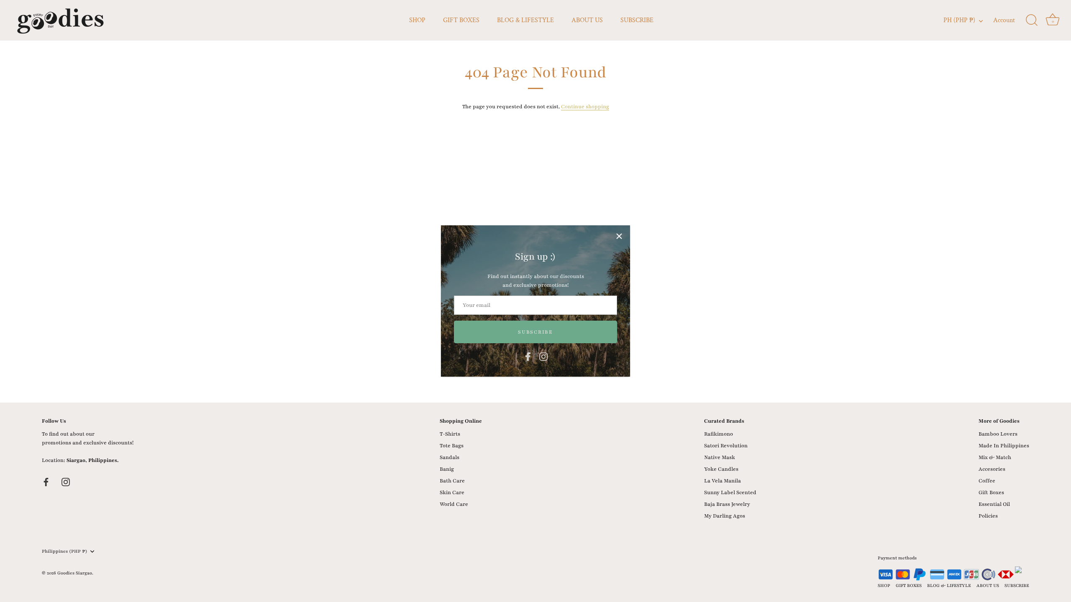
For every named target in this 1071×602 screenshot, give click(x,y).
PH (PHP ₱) (959, 20)
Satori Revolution (726, 445)
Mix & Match (995, 457)
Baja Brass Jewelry (727, 504)
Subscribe (535, 332)
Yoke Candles (721, 469)
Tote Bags (452, 445)
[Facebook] (528, 356)
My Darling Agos (724, 516)
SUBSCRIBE (636, 20)
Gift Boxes (991, 492)
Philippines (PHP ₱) (64, 551)
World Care (454, 504)
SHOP (417, 20)
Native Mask (719, 457)
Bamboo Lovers (998, 434)
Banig (447, 469)
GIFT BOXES (461, 20)
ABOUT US (587, 20)
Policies (988, 516)
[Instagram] (543, 356)
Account (1004, 20)
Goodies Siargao (74, 573)
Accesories (992, 469)
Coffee (987, 480)
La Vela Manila (722, 480)
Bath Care (452, 480)
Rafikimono (718, 434)
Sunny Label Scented (730, 492)
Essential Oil (994, 504)
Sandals (449, 457)
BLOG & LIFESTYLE (525, 20)
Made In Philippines (1004, 445)
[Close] (619, 236)
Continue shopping (585, 106)
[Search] (1031, 20)
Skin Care (452, 492)
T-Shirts (450, 434)
